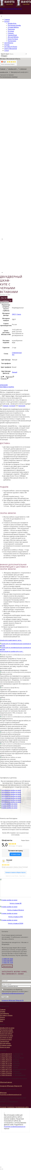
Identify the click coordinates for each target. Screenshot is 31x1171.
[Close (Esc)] (2, 968)
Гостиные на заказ (6, 1037)
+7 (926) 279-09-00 (6, 1073)
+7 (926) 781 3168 (7, 963)
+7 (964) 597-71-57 (6, 1062)
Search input (5, 54)
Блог (1, 1021)
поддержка (11, 1107)
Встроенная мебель (6, 1032)
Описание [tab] (4, 385)
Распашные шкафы (14, 25)
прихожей (21, 406)
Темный (14, 372)
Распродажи (12, 41)
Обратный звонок (6, 1082)
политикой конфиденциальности (13, 993)
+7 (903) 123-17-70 (6, 1071)
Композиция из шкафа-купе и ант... (11, 651)
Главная (7, 20)
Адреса (2, 1019)
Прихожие (11, 29)
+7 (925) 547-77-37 (6, 1069)
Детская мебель (13, 37)
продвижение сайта (22, 1107)
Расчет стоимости (5, 299)
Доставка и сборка (10, 47)
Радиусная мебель (6, 1034)
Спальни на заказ (6, 1039)
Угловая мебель (13, 27)
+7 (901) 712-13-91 (6, 1067)
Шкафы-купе (12, 23)
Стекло (18, 314)
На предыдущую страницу (8, 77)
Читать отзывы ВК (16, 903)
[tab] (15, 385)
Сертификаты (8, 43)
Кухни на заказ (13, 39)
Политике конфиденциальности (14, 1127)
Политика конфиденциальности (10, 1095)
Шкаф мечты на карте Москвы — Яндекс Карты (15, 875)
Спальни (11, 33)
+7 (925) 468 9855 (7, 961)
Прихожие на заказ (6, 1036)
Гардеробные (12, 35)
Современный (17, 353)
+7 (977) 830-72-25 (6, 1056)
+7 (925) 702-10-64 (6, 1058)
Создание (3, 1107)
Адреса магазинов (10, 49)
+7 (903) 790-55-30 (6, 1060)
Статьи (6, 50)
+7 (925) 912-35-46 (6, 1065)
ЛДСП (14, 314)
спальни (5, 406)
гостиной (12, 406)
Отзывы (6, 45)
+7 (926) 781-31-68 (6, 1064)
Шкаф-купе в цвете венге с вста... (11, 640)
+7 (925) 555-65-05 (6, 1075)
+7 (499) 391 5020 (7, 959)
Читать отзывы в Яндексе (15, 910)
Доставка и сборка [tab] (7, 387)
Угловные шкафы (6, 1045)
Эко (13, 355)
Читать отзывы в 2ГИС (15, 917)
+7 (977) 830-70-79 (6, 1054)
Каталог (7, 21)
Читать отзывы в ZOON (15, 923)
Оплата (2, 1017)
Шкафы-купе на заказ (7, 1028)
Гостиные (11, 31)
